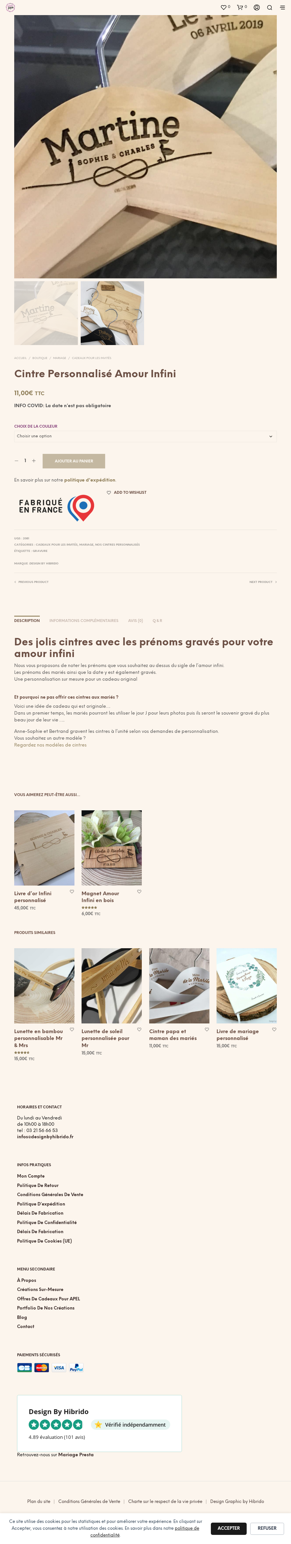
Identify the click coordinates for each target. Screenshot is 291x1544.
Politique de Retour (38, 1186)
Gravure (40, 551)
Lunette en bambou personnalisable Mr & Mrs (38, 1038)
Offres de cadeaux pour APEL (48, 1299)
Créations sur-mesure (40, 1290)
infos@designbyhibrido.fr (45, 1137)
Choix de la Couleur (35, 427)
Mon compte (31, 1176)
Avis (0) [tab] (135, 621)
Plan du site (38, 1502)
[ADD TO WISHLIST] (71, 891)
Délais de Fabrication (40, 1213)
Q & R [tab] (157, 621)
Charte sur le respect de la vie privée (165, 1502)
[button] (225, 7)
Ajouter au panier (74, 461)
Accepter (229, 1528)
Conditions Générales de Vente (50, 1195)
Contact (25, 1327)
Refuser (267, 1528)
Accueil (20, 358)
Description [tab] (27, 621)
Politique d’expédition (41, 1204)
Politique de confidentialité (47, 1223)
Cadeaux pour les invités (91, 358)
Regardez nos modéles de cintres (51, 745)
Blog (22, 1317)
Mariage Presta (76, 1455)
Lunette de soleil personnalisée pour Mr (105, 1038)
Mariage (59, 358)
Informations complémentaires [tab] (84, 621)
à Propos (26, 1280)
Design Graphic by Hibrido (237, 1502)
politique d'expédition (89, 480)
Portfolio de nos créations (45, 1308)
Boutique (39, 358)
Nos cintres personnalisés (117, 544)
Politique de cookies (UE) (44, 1241)
